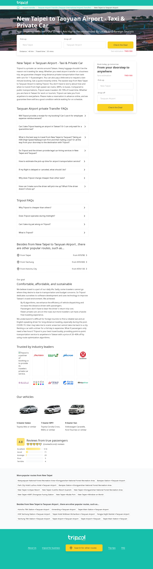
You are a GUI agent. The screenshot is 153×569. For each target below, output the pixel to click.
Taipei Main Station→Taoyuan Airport (93, 509)
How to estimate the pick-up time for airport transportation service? (49, 161)
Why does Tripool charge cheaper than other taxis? (42, 178)
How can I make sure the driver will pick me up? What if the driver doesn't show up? (48, 187)
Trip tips (112, 548)
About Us (32, 548)
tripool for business (51, 548)
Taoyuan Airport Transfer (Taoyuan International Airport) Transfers (64, 7)
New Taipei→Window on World (90, 494)
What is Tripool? (26, 232)
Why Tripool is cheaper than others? (35, 207)
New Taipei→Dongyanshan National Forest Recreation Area (98, 490)
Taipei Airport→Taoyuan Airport (65, 518)
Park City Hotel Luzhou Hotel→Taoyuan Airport (37, 485)
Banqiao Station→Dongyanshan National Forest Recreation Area (85, 485)
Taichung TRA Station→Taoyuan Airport (34, 518)
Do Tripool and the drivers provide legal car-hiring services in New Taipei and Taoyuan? (48, 151)
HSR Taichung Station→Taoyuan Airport (34, 514)
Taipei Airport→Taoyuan (91, 518)
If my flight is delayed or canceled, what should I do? (42, 169)
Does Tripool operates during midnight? (37, 216)
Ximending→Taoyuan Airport (64, 509)
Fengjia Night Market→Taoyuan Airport (113, 514)
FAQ (123, 548)
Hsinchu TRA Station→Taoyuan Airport (33, 509)
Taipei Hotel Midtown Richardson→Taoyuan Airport (73, 514)
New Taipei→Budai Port (65, 494)
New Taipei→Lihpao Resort (29, 490)
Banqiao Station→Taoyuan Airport (111, 480)
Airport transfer (29, 7)
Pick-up (23, 39)
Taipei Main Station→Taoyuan (115, 518)
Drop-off (67, 39)
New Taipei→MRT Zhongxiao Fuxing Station (36, 494)
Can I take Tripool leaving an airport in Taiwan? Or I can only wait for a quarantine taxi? (50, 127)
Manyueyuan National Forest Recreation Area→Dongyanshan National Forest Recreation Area (56, 480)
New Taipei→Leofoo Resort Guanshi (56, 490)
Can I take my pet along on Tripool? (35, 224)
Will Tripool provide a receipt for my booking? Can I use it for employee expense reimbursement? (51, 117)
